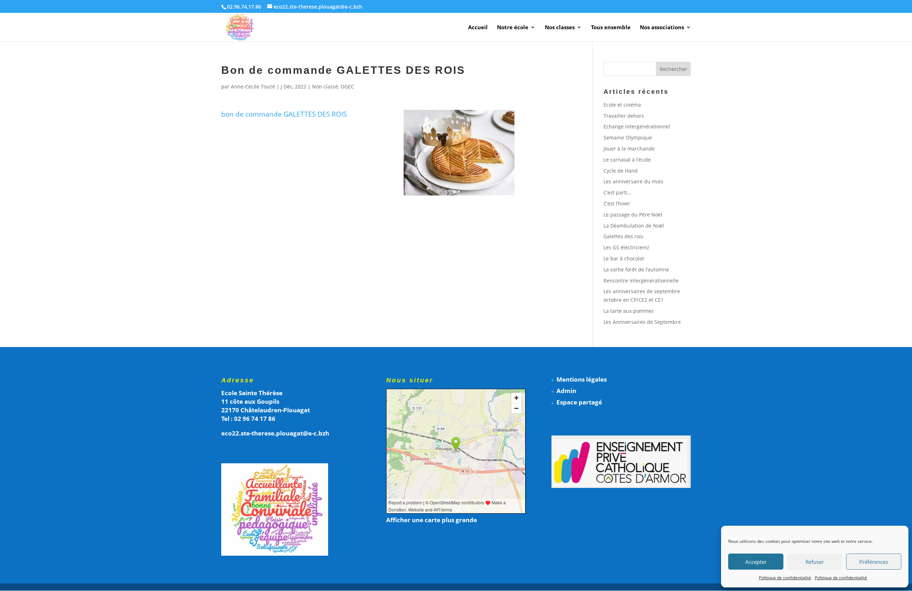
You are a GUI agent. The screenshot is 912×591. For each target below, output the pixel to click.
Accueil (478, 28)
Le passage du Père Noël (632, 214)
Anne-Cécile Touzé (253, 86)
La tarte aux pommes (628, 310)
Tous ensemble (611, 28)
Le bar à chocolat (623, 258)
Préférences (873, 561)
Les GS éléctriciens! (626, 247)
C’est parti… (617, 192)
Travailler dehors (623, 115)
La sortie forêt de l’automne (636, 269)
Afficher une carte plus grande (431, 520)
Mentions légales (581, 379)
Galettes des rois (623, 236)
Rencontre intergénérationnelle (641, 280)
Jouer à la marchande (629, 148)
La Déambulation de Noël (633, 225)
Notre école (512, 28)
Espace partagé (579, 402)
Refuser (814, 561)
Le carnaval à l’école (627, 159)
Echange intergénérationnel (636, 126)
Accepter (756, 561)
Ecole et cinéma (622, 104)
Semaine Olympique (627, 137)
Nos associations (662, 28)
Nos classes (560, 28)
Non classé (325, 86)
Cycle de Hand (620, 170)
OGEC (347, 86)
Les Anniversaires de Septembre (642, 322)
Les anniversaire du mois (633, 181)
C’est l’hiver (616, 203)
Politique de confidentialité (785, 578)
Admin (566, 391)
